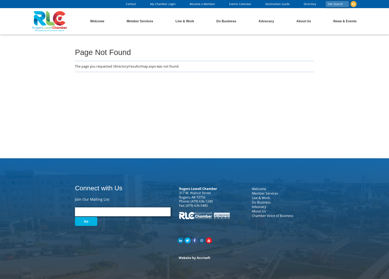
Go (86, 221)
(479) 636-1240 (202, 201)
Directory (310, 4)
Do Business (226, 21)
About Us (303, 21)
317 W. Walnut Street (195, 193)
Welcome (97, 21)
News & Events (345, 21)
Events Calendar (240, 4)
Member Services (140, 21)
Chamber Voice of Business (272, 215)
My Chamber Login (163, 4)
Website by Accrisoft (194, 258)
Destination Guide (277, 4)
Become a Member (202, 4)
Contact (131, 4)
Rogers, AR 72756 (192, 197)
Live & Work (184, 21)
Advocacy (266, 21)
